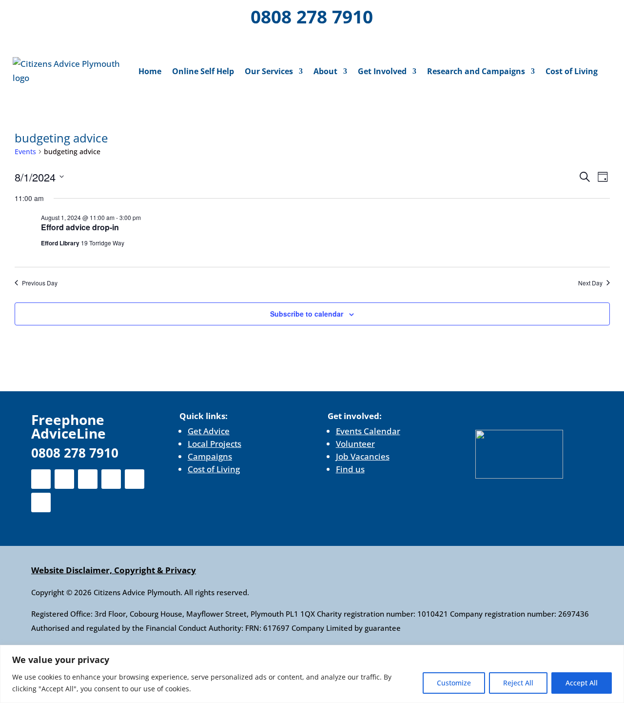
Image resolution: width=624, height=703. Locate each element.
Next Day (590, 283)
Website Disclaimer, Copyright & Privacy (113, 570)
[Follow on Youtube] (122, 14)
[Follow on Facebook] (21, 14)
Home (149, 71)
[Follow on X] (46, 14)
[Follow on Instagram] (71, 14)
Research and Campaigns (476, 71)
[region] (312, 674)
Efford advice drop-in (80, 227)
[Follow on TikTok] (73, 40)
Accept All (582, 682)
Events (25, 151)
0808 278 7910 (312, 16)
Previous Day (40, 283)
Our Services (269, 71)
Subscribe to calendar (306, 314)
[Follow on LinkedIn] (97, 14)
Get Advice (209, 431)
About (325, 71)
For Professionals (563, 17)
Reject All (518, 682)
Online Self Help (203, 71)
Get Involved (382, 71)
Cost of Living (572, 71)
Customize (454, 682)
